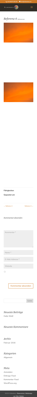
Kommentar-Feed (11, 379)
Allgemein (8, 357)
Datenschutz (21, 393)
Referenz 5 (29, 206)
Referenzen (21, 19)
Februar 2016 (9, 343)
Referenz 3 (8, 206)
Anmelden (8, 372)
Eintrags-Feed (10, 376)
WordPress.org (10, 383)
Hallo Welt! (8, 316)
